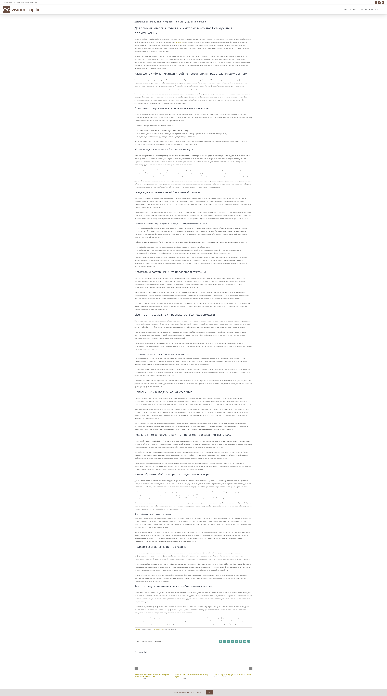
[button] (136, 668)
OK (209, 692)
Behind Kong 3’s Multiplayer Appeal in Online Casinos (232, 675)
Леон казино (178, 42)
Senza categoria (158, 629)
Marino (138, 629)
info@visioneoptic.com (30, 2)
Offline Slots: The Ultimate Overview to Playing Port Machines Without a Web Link (152, 676)
